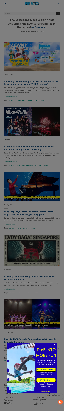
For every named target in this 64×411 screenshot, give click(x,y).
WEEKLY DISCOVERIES (46, 370)
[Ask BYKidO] (60, 402)
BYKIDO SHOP (46, 380)
